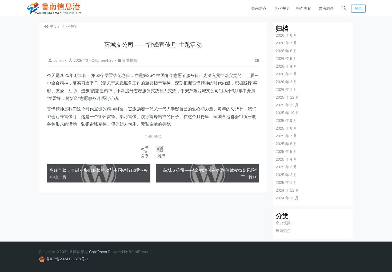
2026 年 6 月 (286, 51)
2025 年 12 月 (287, 97)
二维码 (159, 156)
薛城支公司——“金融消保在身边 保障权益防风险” (210, 170)
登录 (358, 8)
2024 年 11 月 (287, 198)
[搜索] (343, 8)
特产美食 (303, 8)
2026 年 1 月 (286, 89)
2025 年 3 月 (286, 167)
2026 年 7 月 (286, 43)
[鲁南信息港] (54, 8)
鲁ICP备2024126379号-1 (67, 259)
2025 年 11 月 (287, 105)
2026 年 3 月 (286, 74)
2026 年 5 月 (286, 58)
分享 (145, 156)
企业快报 (281, 8)
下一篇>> (249, 177)
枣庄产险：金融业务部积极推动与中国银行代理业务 (99, 170)
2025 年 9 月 (286, 120)
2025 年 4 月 (286, 159)
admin (59, 60)
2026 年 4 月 (286, 66)
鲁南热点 (258, 8)
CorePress (98, 252)
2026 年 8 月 (286, 35)
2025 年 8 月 (286, 128)
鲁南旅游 (326, 8)
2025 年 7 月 (286, 136)
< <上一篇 (58, 177)
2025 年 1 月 (286, 182)
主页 (53, 26)
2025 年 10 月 (287, 113)
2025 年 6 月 (286, 144)
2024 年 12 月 (287, 190)
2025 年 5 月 (286, 151)
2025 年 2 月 (286, 175)
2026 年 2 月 (286, 82)
